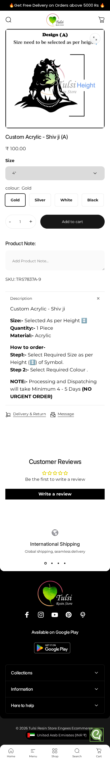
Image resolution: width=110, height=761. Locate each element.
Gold (15, 200)
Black (92, 200)
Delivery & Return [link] (29, 414)
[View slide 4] (64, 563)
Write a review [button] (55, 494)
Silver (40, 200)
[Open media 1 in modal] (95, 38)
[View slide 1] (45, 563)
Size (9, 160)
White (66, 200)
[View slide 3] (58, 563)
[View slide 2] (52, 563)
